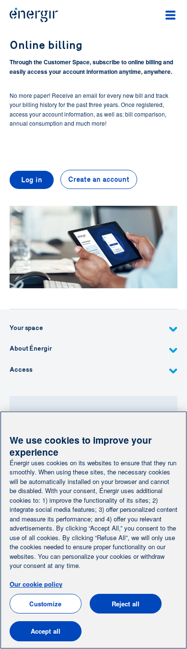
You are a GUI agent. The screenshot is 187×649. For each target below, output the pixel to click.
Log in (31, 180)
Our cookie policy (36, 584)
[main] (93, 530)
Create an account (98, 179)
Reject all (126, 603)
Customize (45, 603)
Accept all (45, 631)
